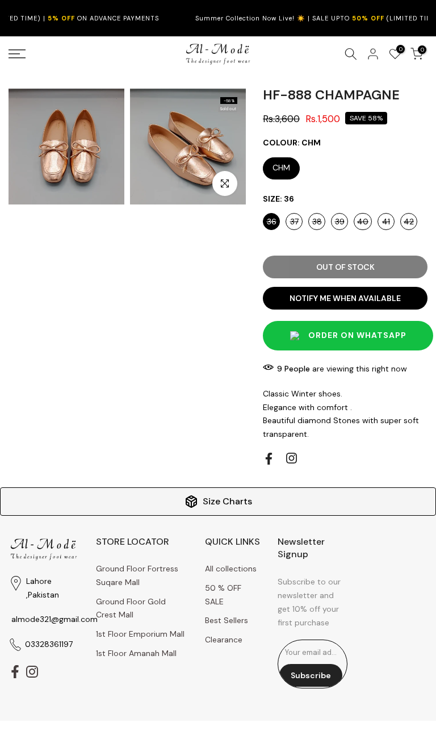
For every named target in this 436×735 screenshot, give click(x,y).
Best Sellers (226, 620)
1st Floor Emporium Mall (140, 634)
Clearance (223, 639)
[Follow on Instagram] (291, 458)
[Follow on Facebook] (269, 459)
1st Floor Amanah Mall (136, 653)
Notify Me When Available (345, 298)
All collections (231, 568)
